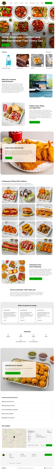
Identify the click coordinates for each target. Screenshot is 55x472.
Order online (49, 445)
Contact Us (11, 457)
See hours (42, 445)
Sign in (42, 3)
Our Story (21, 3)
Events (26, 3)
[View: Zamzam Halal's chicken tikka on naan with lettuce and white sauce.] (27, 247)
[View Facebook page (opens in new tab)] (2, 468)
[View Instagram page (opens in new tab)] (4, 468)
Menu (11, 3)
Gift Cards (34, 455)
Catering (16, 3)
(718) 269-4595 (38, 435)
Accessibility (18, 463)
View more (5, 317)
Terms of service (12, 463)
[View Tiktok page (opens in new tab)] (5, 468)
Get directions (49, 431)
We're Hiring (32, 3)
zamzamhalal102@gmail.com (41, 436)
